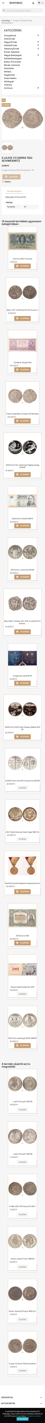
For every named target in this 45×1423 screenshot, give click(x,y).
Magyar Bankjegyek (13, 55)
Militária (7, 71)
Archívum (8, 88)
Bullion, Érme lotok (12, 62)
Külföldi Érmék (10, 45)
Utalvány (8, 85)
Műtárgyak (9, 81)
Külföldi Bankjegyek (13, 58)
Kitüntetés (9, 68)
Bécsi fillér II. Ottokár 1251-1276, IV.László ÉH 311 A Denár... (22, 622)
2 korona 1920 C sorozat (22, 259)
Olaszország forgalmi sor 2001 (22, 987)
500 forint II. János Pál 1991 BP (22, 570)
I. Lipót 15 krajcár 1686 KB (22, 1154)
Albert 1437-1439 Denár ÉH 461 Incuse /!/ (22, 310)
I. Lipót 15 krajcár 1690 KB (22, 1101)
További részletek (34, 1416)
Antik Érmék (9, 39)
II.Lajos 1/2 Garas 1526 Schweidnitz (22, 1363)
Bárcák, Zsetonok (12, 65)
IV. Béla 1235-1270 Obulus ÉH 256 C (22, 1206)
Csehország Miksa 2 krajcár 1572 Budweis (22, 414)
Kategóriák (13, 30)
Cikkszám (9, 197)
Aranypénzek (10, 35)
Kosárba (11, 176)
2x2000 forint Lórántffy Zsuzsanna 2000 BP (22, 781)
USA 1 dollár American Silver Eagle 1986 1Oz (22, 832)
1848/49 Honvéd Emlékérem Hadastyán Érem (22, 883)
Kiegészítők (9, 75)
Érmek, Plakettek (11, 52)
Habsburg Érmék (11, 48)
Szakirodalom (10, 78)
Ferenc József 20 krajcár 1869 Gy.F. (22, 1311)
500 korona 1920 (22, 936)
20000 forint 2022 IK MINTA (22, 518)
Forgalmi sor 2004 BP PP (22, 676)
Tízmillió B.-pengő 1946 (23, 362)
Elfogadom (22, 1419)
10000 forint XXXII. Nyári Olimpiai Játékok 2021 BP (22, 728)
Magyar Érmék (10, 42)
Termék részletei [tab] (14, 191)
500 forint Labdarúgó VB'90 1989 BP (22, 1038)
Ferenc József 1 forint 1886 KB (22, 1259)
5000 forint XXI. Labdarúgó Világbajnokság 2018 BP (22, 466)
